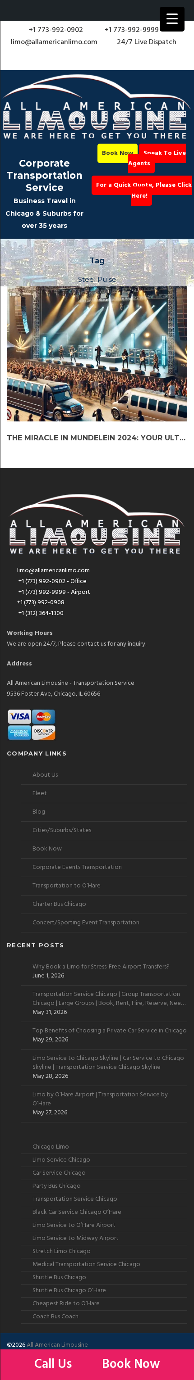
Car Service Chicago (59, 1173)
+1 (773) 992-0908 (41, 602)
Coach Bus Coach (55, 1317)
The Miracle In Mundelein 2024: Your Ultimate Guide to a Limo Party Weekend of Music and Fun (97, 438)
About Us (45, 775)
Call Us (54, 1364)
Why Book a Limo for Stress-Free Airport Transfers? (101, 967)
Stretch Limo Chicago (61, 1251)
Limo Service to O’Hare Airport (73, 1225)
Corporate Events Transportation (77, 867)
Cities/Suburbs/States (61, 830)
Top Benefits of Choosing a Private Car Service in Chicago (109, 1031)
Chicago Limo (50, 1147)
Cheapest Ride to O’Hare (66, 1304)
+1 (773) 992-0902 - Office (52, 581)
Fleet (39, 793)
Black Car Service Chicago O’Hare (76, 1212)
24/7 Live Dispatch (146, 42)
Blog (38, 812)
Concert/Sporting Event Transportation (85, 923)
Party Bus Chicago (56, 1186)
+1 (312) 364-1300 (40, 613)
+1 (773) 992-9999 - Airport (53, 592)
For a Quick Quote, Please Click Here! (144, 190)
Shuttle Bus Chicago (59, 1277)
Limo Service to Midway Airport (75, 1238)
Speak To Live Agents (157, 158)
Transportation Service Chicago (74, 1199)
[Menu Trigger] (172, 19)
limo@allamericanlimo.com (54, 42)
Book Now (117, 153)
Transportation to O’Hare (66, 886)
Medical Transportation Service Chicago (86, 1264)
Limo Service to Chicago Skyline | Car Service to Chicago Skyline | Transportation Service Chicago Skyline (108, 1063)
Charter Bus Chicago (59, 904)
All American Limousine (57, 1345)
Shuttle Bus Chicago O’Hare (69, 1290)
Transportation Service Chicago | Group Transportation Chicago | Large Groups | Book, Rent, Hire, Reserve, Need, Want (109, 999)
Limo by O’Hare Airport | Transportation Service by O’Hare (100, 1099)
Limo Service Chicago (61, 1160)
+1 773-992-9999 (131, 30)
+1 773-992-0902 (55, 30)
